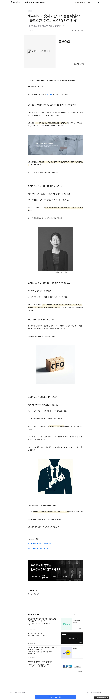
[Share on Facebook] (72, 31)
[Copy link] (82, 31)
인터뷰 (30, 10)
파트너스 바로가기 (80, 2)
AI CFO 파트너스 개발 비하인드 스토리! (40, 543)
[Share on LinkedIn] (78, 30)
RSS (88, 692)
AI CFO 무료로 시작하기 (55, 697)
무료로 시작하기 (91, 2)
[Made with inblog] (101, 698)
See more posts (78, 615)
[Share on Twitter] (75, 30)
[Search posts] (98, 2)
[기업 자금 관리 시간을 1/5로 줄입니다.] (15, 2)
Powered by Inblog (96, 692)
